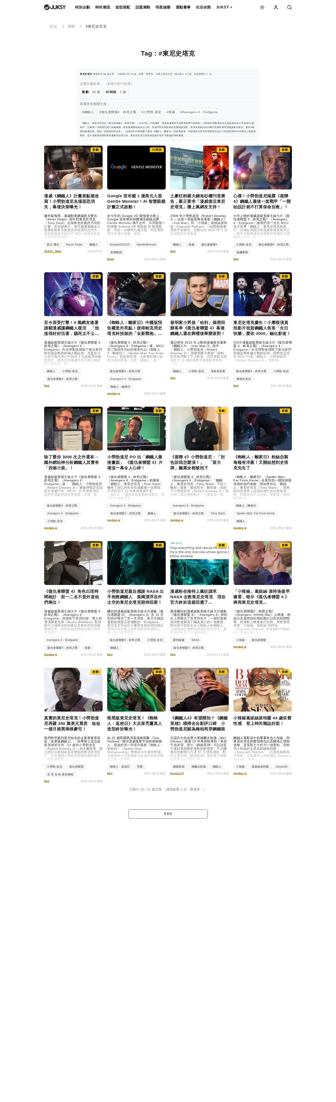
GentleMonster (147, 244)
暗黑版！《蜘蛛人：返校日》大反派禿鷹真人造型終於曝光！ (134, 723)
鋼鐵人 (93, 244)
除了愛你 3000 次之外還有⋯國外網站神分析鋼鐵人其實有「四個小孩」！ (71, 462)
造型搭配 (123, 7)
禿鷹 (140, 766)
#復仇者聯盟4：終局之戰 (117, 112)
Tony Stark (218, 513)
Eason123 (177, 773)
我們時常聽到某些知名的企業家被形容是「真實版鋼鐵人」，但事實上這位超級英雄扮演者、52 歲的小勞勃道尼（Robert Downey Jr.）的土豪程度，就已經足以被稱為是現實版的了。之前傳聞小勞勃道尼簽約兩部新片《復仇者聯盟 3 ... (73, 748)
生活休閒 (203, 7)
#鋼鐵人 (88, 112)
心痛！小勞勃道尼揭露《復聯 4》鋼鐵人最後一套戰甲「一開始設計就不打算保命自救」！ (262, 201)
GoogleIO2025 (120, 244)
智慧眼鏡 (116, 252)
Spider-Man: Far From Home (256, 513)
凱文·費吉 (53, 244)
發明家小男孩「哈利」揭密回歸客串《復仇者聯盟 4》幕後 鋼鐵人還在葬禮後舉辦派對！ (199, 328)
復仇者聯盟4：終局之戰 (274, 244)
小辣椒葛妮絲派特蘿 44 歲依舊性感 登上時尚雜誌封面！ (262, 721)
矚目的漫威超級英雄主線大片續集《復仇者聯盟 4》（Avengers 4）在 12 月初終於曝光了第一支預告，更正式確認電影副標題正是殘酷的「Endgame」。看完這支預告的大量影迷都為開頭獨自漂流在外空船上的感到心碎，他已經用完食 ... (136, 622)
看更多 (168, 813)
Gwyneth (282, 766)
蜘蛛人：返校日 (120, 766)
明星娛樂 (163, 7)
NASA (196, 640)
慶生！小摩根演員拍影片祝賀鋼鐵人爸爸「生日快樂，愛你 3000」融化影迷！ (262, 328)
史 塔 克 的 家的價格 (60, 774)
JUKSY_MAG (52, 251)
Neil (173, 251)
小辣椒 (240, 640)
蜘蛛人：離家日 (120, 386)
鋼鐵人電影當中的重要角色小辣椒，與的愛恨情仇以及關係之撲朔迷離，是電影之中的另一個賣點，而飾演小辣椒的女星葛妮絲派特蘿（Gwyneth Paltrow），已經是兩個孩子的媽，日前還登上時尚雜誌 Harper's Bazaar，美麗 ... (262, 748)
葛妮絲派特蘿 (260, 766)
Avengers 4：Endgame (125, 379)
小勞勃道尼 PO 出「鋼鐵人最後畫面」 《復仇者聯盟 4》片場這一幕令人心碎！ (135, 462)
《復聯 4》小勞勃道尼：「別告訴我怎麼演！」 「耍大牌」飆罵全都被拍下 (197, 462)
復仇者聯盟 (259, 640)
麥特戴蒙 (178, 640)
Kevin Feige (74, 244)
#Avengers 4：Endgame (199, 112)
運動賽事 (183, 7)
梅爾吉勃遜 (199, 766)
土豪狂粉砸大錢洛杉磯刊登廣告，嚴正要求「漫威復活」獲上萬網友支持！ (197, 201)
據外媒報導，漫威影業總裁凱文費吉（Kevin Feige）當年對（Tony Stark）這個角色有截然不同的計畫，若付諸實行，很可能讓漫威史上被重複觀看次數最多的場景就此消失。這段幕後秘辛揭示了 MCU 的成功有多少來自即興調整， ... (72, 226)
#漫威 (171, 112)
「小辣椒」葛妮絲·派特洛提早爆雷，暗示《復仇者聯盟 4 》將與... (261, 597)
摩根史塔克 (244, 379)
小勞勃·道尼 (243, 244)
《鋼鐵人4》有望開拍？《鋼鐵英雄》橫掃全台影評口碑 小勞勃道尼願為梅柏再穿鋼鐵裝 (199, 723)
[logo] (55, 7)
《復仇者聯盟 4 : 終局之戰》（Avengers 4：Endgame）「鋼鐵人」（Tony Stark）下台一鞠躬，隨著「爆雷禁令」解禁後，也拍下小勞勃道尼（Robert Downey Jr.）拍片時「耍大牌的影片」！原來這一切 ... (199, 485)
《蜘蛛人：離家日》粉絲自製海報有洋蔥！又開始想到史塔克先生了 (260, 462)
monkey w (113, 393)
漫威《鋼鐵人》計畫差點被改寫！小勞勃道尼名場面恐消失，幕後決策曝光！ (71, 201)
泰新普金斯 (218, 371)
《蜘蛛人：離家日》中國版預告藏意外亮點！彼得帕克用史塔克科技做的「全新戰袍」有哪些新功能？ (134, 328)
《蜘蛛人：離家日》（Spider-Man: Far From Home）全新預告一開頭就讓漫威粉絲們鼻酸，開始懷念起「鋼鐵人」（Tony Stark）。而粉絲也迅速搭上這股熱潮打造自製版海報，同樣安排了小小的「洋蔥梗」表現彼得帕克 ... (262, 487)
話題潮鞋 (143, 7)
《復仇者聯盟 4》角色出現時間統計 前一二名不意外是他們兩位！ (71, 597)
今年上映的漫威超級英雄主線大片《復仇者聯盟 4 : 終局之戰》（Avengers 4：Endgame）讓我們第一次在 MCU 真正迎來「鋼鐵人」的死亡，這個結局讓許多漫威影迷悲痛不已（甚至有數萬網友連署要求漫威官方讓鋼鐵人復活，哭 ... (261, 226)
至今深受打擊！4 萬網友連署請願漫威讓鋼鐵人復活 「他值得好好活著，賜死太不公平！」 (71, 328)
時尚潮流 (102, 7)
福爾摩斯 (242, 252)
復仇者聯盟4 (209, 244)
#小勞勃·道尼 (151, 112)
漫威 (191, 244)
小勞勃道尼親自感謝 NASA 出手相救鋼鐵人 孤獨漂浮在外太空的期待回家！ (135, 597)
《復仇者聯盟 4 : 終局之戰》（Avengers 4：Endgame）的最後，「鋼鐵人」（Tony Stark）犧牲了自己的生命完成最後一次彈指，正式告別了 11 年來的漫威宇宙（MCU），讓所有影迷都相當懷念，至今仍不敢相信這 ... (136, 487)
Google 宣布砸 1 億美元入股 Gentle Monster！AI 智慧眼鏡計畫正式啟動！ (136, 201)
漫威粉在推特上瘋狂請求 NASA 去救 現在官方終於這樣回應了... (198, 597)
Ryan (110, 259)
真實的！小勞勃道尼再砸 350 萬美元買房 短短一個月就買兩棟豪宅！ (72, 723)
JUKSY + (224, 7)
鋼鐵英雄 (178, 766)
